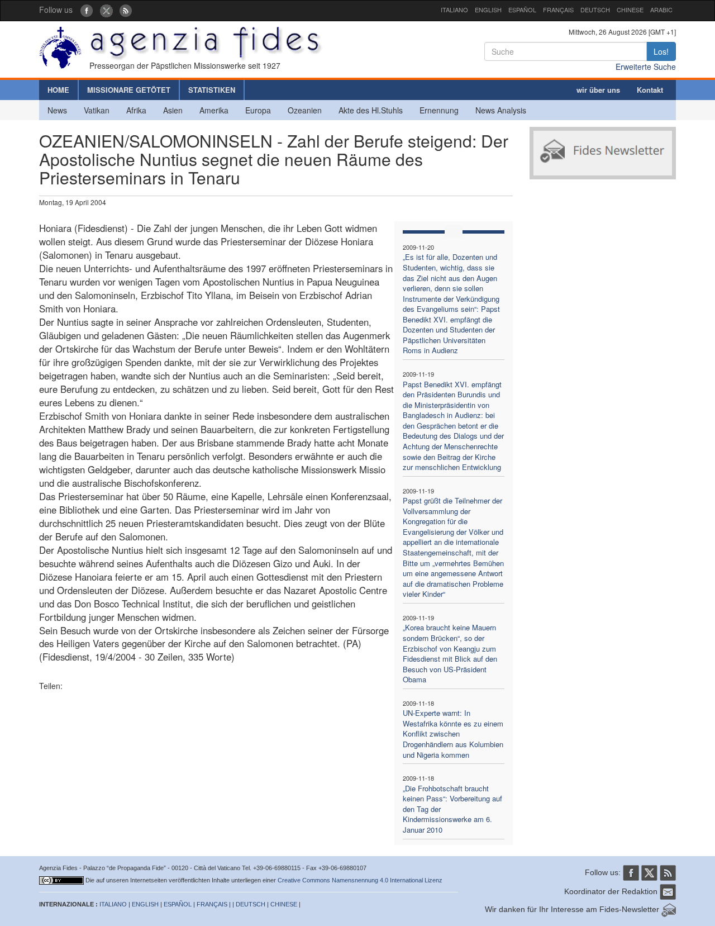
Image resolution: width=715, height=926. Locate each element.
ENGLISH (488, 9)
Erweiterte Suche (646, 66)
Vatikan (96, 110)
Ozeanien (305, 110)
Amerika (213, 110)
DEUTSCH (595, 9)
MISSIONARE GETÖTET (128, 89)
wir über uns (598, 89)
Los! (661, 51)
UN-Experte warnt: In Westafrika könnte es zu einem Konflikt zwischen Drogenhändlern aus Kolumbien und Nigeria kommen (453, 733)
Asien (173, 110)
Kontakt (650, 89)
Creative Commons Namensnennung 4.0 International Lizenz (360, 880)
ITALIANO (454, 9)
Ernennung (439, 110)
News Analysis (500, 110)
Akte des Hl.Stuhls (371, 110)
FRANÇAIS (558, 9)
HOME (58, 89)
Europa (258, 110)
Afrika (136, 110)
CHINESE (630, 9)
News (57, 110)
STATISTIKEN (211, 89)
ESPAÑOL (522, 9)
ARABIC (661, 9)
